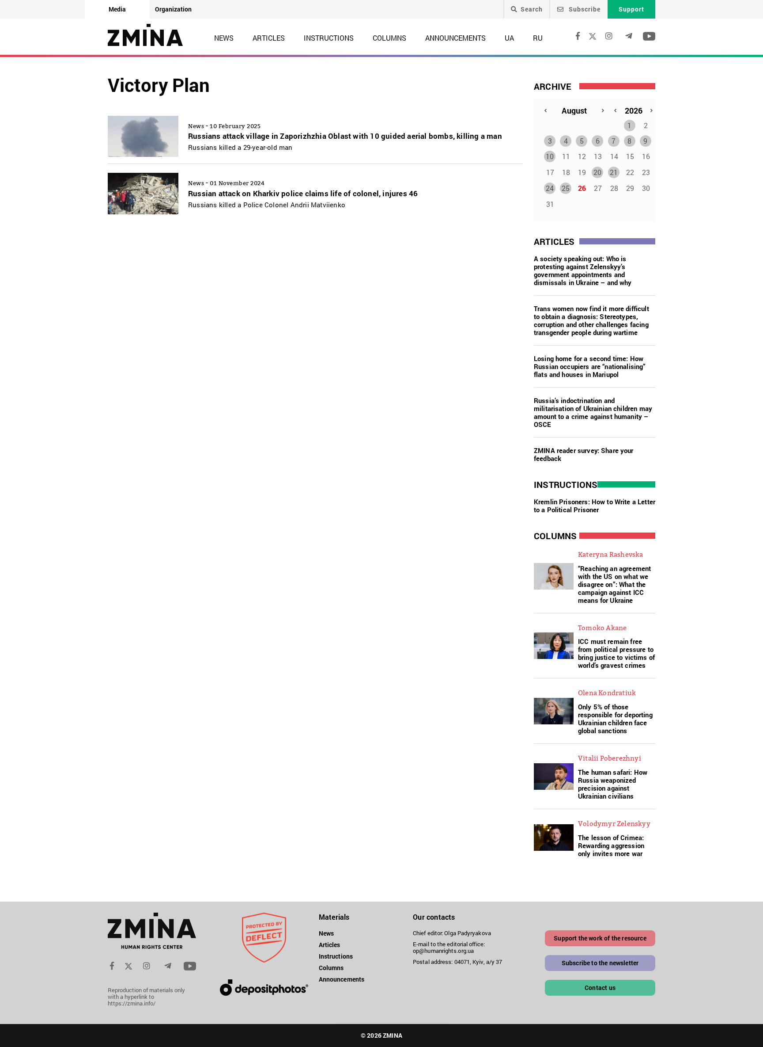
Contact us (600, 987)
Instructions (329, 38)
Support (631, 9)
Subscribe (584, 9)
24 (550, 188)
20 (597, 172)
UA (509, 38)
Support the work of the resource (600, 938)
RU (538, 38)
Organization (173, 9)
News (224, 38)
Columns (389, 38)
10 (550, 156)
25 (566, 188)
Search (532, 9)
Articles (269, 38)
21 (614, 172)
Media (117, 9)
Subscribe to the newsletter (600, 963)
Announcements (455, 38)
